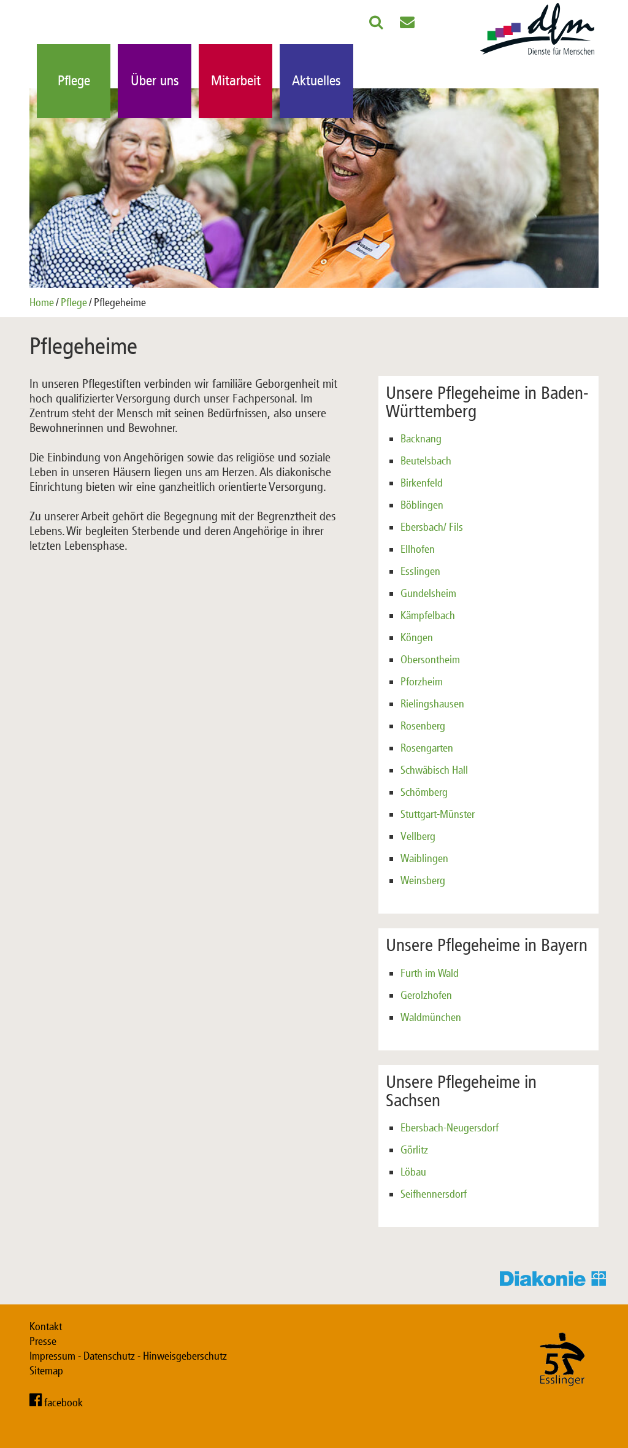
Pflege (74, 80)
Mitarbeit (236, 80)
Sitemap (46, 1370)
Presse (42, 1341)
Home (41, 302)
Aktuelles (316, 80)
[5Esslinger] (562, 1398)
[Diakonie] (556, 1282)
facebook (63, 1402)
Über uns (155, 80)
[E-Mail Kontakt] (407, 24)
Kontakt (45, 1326)
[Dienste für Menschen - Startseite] (537, 55)
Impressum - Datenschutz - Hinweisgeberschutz (128, 1356)
